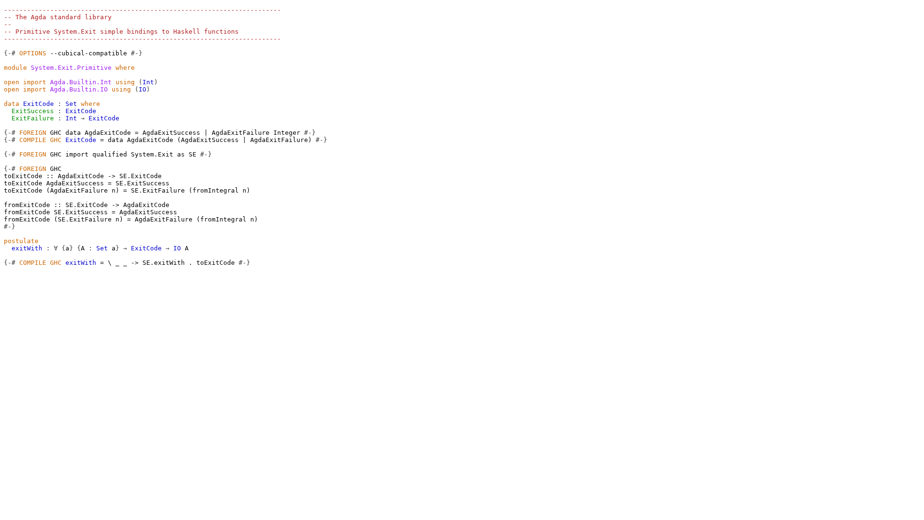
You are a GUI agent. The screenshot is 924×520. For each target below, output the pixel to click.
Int (148, 82)
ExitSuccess (33, 111)
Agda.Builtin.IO (79, 89)
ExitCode (38, 103)
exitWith (27, 248)
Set (71, 103)
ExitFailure (33, 118)
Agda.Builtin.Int (81, 82)
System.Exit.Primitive (71, 67)
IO (142, 89)
